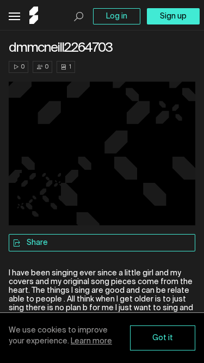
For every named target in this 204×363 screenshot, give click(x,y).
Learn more (91, 341)
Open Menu (14, 17)
